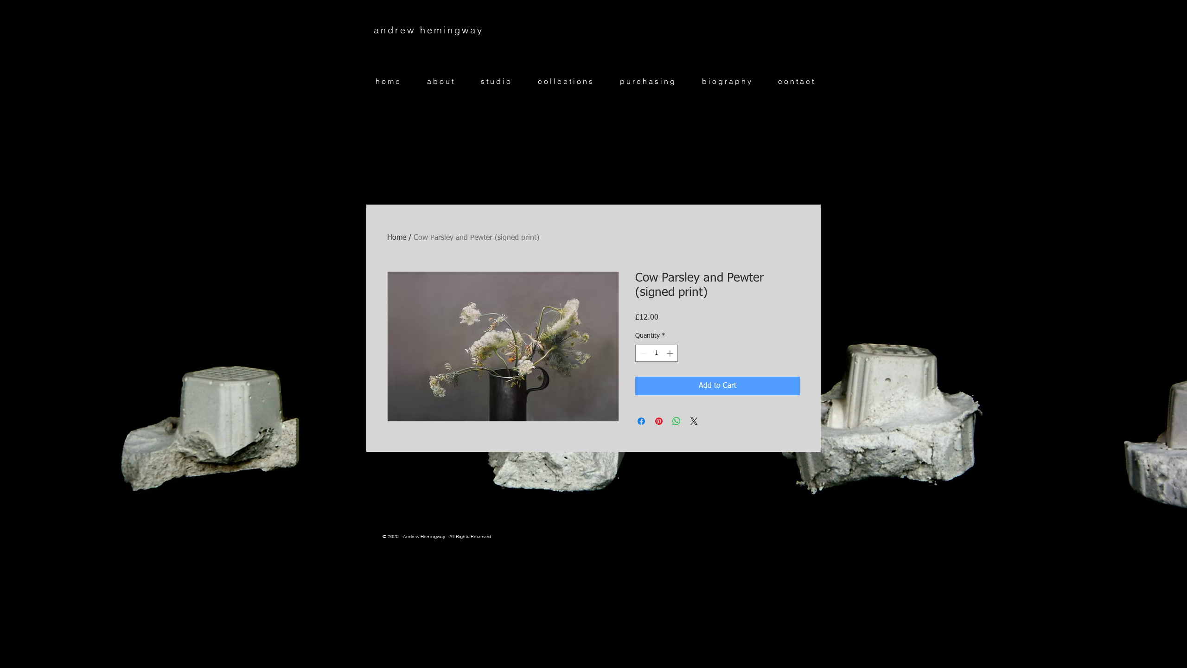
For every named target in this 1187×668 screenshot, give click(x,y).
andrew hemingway (429, 30)
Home (396, 238)
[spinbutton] (656, 353)
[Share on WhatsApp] (676, 421)
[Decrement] (642, 353)
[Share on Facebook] (641, 421)
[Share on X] (694, 421)
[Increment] (670, 353)
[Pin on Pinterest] (658, 421)
